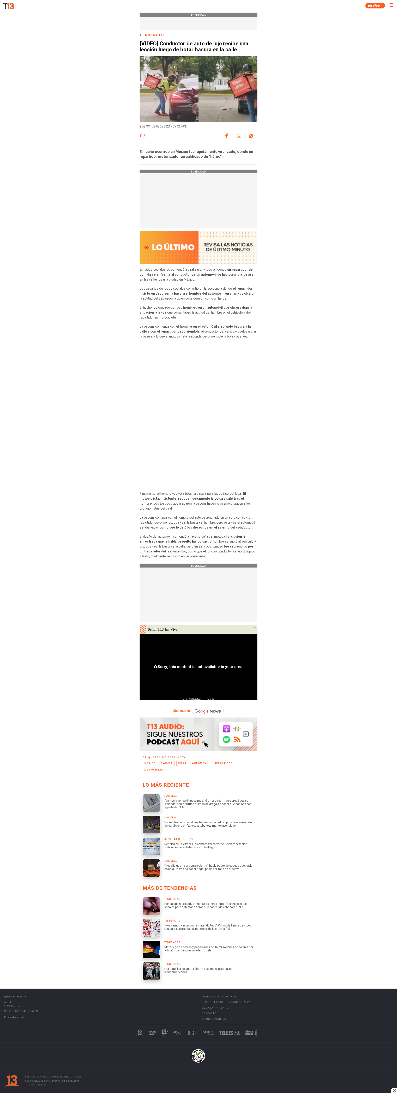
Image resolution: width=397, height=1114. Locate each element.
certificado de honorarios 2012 (226, 1002)
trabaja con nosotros (219, 996)
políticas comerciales (21, 1011)
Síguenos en (181, 710)
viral (182, 763)
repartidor (223, 763)
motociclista (155, 769)
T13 (143, 136)
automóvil (200, 763)
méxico (150, 763)
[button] (226, 135)
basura (167, 763)
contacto (209, 1013)
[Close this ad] (394, 1090)
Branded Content (215, 1018)
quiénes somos (15, 996)
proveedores (14, 1016)
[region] (198, 1104)
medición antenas (215, 1007)
